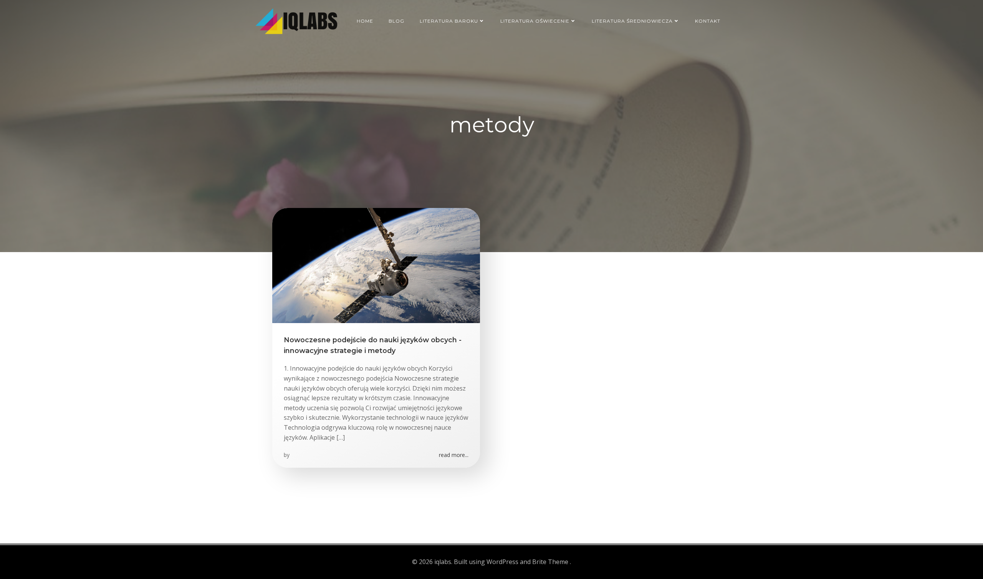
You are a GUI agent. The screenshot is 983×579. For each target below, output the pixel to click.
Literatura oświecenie (534, 21)
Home (365, 21)
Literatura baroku (449, 21)
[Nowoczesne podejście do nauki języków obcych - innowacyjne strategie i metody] (376, 265)
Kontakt (707, 21)
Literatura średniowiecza (632, 21)
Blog (396, 21)
